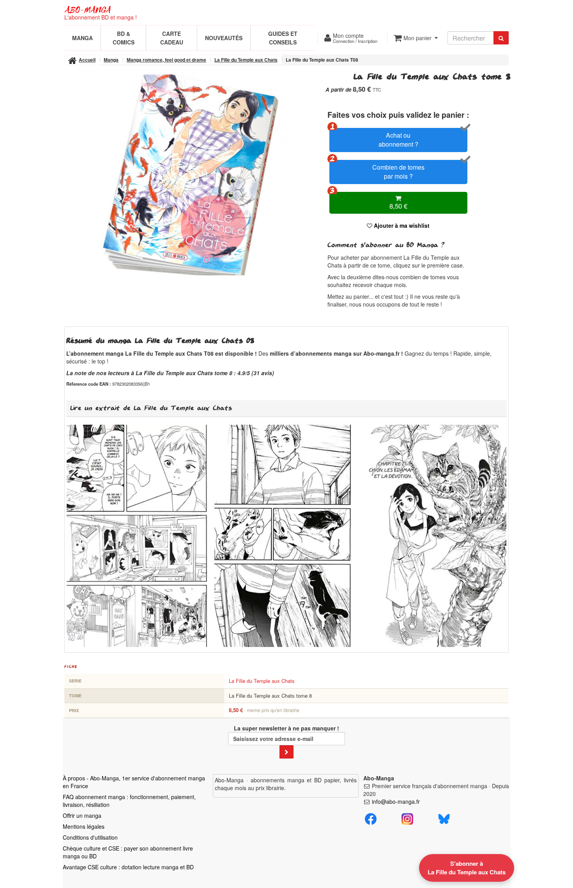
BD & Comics (123, 38)
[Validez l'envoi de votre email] (286, 752)
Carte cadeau (171, 38)
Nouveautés (223, 38)
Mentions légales (83, 826)
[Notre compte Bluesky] (444, 818)
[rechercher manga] (501, 37)
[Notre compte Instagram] (407, 818)
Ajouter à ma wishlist (401, 225)
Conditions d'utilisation (90, 837)
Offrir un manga (82, 815)
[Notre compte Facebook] (371, 818)
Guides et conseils (282, 38)
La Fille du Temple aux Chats (262, 680)
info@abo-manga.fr (396, 801)
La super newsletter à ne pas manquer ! (286, 728)
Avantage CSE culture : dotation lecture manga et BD (128, 867)
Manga (82, 38)
